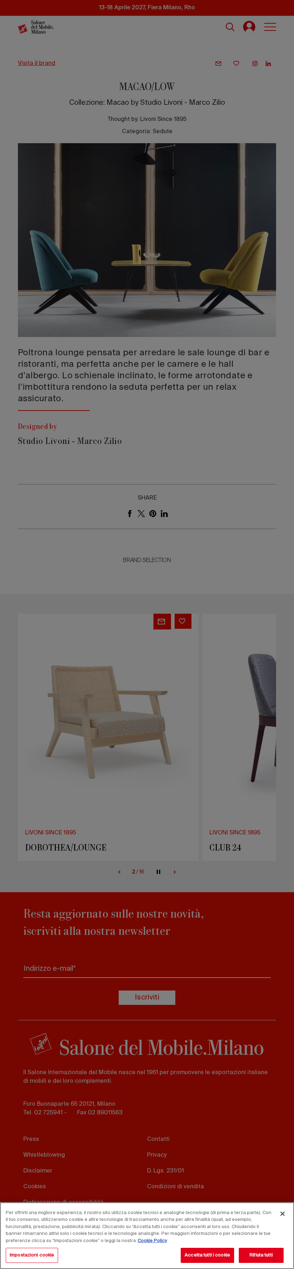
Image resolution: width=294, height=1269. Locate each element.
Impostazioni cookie (32, 1255)
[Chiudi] (282, 1214)
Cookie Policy (152, 1240)
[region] (147, 1235)
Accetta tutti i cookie (207, 1255)
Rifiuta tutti (261, 1255)
